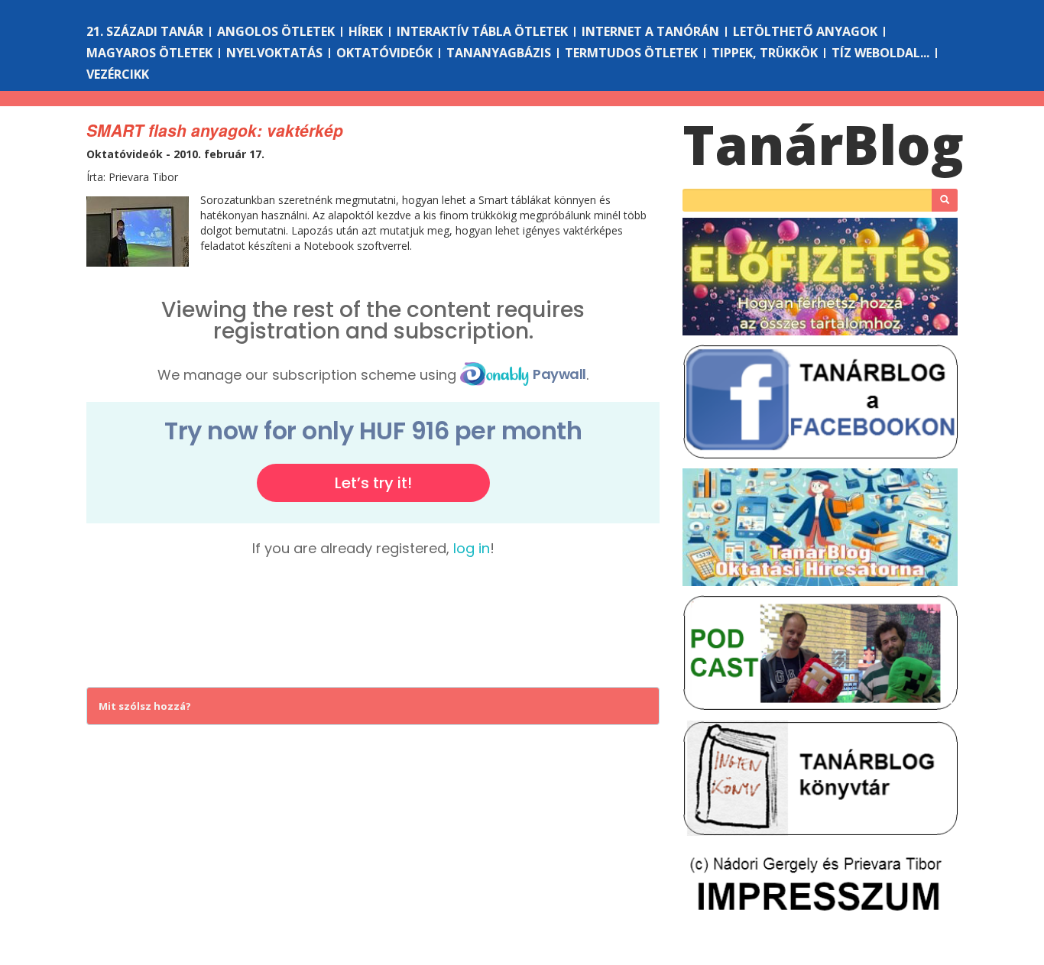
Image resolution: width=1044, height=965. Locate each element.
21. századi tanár (144, 31)
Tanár (823, 144)
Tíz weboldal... (880, 52)
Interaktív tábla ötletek (482, 31)
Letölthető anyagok (805, 31)
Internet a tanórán (650, 31)
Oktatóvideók (384, 52)
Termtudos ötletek (631, 52)
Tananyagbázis (498, 52)
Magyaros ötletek (149, 52)
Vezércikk (117, 74)
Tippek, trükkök (765, 52)
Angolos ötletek (276, 31)
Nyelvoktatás (274, 52)
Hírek (366, 31)
